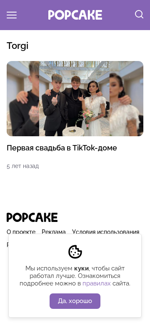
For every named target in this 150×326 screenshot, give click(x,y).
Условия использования (105, 232)
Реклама (54, 232)
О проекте (21, 232)
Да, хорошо (75, 301)
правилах (96, 283)
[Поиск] (139, 15)
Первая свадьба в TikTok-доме (62, 147)
